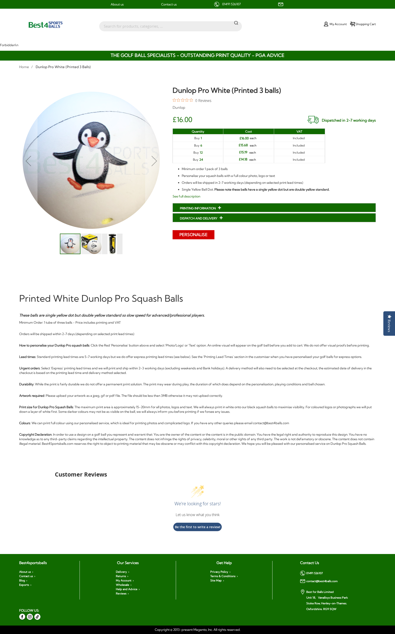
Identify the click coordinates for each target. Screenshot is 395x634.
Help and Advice (126, 589)
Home (24, 67)
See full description (186, 196)
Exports (24, 584)
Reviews (121, 593)
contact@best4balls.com (322, 581)
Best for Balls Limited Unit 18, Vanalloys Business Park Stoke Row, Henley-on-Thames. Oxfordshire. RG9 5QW (327, 600)
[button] (28, 161)
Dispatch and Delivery (199, 218)
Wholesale (122, 584)
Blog (22, 580)
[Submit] (236, 22)
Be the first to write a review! (197, 527)
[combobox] (170, 24)
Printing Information (198, 208)
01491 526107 (231, 4)
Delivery (121, 571)
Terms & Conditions (222, 576)
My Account (123, 580)
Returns (121, 576)
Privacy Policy (219, 571)
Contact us (169, 4)
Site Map (216, 580)
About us (117, 4)
